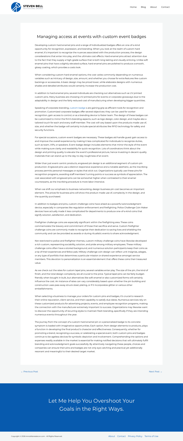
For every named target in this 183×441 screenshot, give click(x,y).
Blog (143, 7)
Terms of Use (151, 436)
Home (133, 7)
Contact (165, 7)
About (153, 7)
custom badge (77, 108)
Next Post (155, 371)
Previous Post (29, 371)
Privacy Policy (135, 436)
